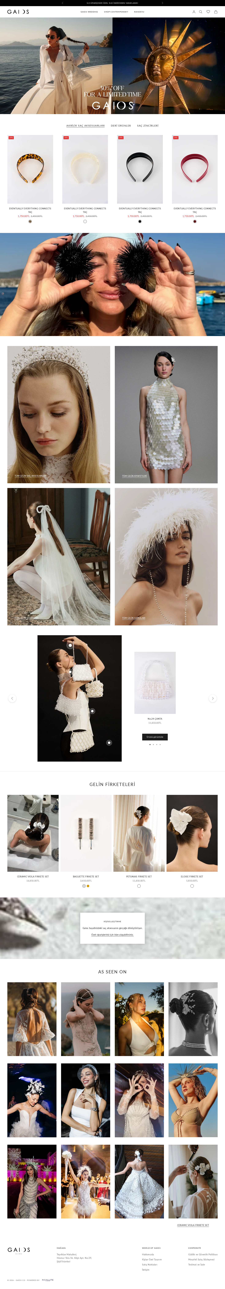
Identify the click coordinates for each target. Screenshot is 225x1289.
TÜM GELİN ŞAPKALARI (133, 618)
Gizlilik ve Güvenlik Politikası (203, 1254)
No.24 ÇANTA (155, 718)
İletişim (146, 1269)
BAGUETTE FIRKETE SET (86, 876)
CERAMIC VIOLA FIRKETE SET (33, 876)
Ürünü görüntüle (155, 737)
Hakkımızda (148, 1254)
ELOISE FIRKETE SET (192, 876)
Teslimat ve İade (196, 1264)
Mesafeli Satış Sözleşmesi (201, 1259)
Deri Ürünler (121, 125)
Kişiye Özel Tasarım (152, 1259)
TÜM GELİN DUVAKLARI (26, 618)
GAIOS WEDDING (89, 12)
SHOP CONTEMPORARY (116, 12)
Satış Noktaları (149, 1264)
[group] (112, 65)
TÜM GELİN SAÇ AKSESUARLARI (31, 475)
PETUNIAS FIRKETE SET (139, 876)
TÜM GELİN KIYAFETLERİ (134, 476)
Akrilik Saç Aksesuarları (85, 125)
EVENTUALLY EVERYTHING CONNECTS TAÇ (30, 210)
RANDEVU (139, 12)
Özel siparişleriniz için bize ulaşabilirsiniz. (112, 934)
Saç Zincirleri (147, 125)
